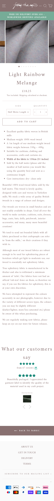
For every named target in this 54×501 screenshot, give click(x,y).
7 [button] (33, 67)
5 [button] (28, 67)
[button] (25, 407)
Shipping (23, 95)
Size (18, 106)
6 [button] (31, 67)
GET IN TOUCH (27, 453)
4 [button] (26, 67)
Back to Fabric (29, 430)
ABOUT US (27, 447)
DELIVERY (27, 458)
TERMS (27, 464)
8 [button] (35, 67)
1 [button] (19, 66)
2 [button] (21, 67)
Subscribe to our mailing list (27, 474)
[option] (27, 16)
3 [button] (24, 67)
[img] (27, 364)
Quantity (40, 106)
